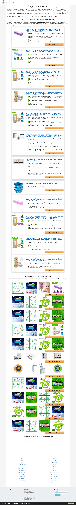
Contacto (10, 491)
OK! (71, 503)
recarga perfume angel (49, 10)
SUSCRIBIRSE (57, 495)
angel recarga (41, 10)
